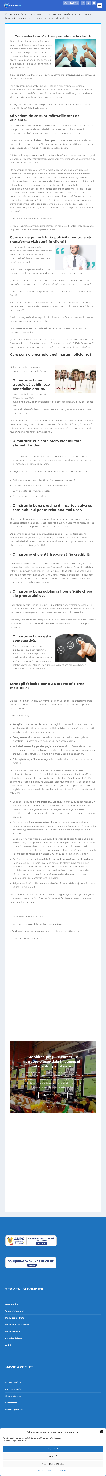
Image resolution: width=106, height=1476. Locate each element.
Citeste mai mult (53, 1095)
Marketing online (14, 1409)
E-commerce (60, 1072)
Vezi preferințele (53, 1464)
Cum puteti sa (37, 924)
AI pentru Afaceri (13, 1382)
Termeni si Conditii (14, 1311)
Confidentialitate (59, 1471)
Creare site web (13, 1396)
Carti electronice (13, 1389)
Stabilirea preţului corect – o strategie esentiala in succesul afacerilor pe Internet (53, 1061)
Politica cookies (44, 1471)
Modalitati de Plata (14, 1318)
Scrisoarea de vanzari (24, 18)
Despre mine (11, 1304)
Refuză (53, 1456)
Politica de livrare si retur (17, 1324)
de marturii (31, 938)
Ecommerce (12, 14)
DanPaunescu (35, 1072)
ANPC (8, 1345)
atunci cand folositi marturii (47, 931)
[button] (101, 1432)
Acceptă (53, 1448)
